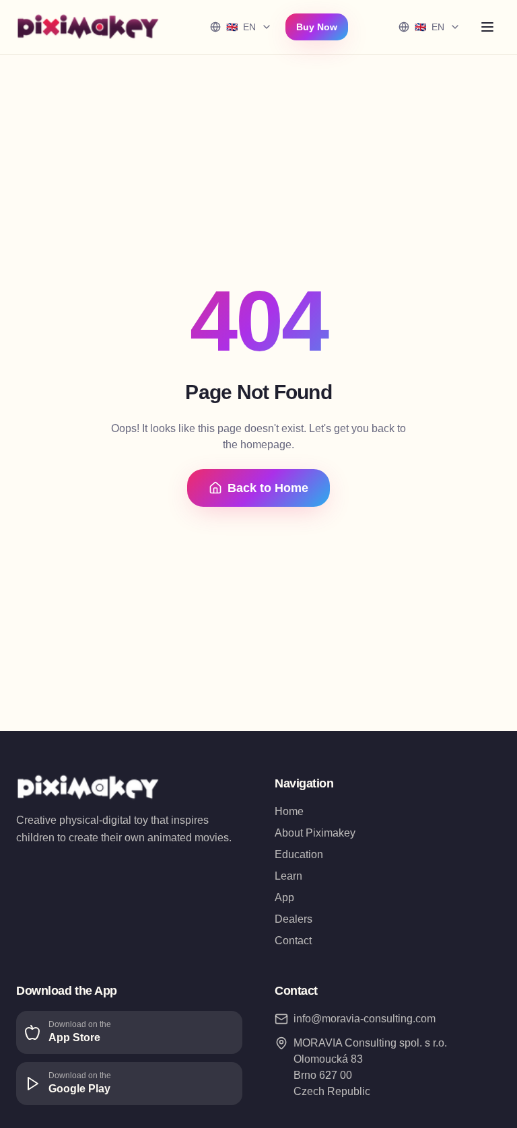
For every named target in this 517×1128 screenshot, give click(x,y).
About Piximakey (315, 833)
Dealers (293, 919)
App (284, 897)
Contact (293, 940)
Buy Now (316, 27)
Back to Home (268, 488)
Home (289, 811)
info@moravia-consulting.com (365, 1018)
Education (299, 854)
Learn (288, 876)
